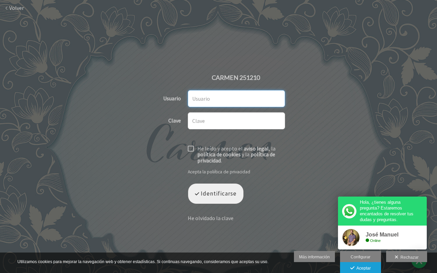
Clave (174, 121)
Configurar (360, 257)
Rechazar (408, 257)
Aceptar (362, 268)
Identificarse (218, 193)
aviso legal (256, 148)
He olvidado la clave (211, 218)
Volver (16, 7)
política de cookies (219, 154)
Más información (314, 257)
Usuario (172, 99)
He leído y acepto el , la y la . (236, 155)
